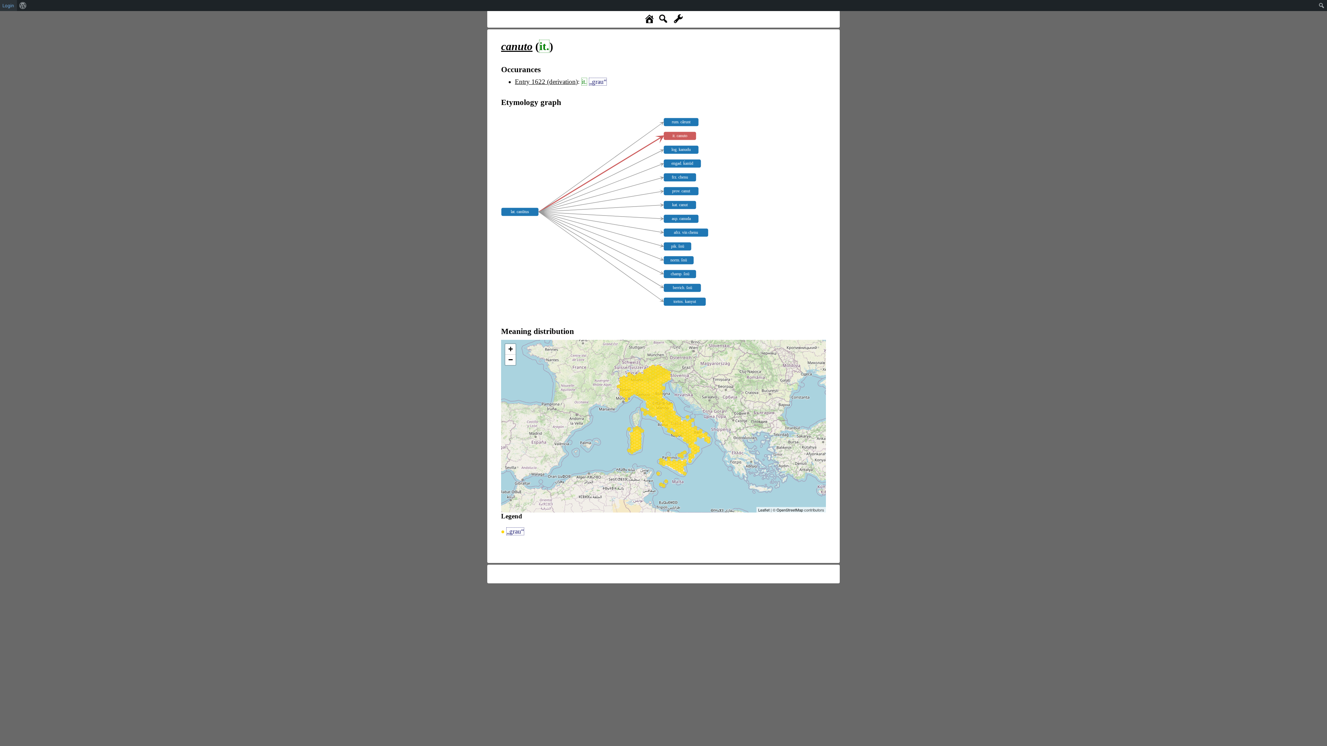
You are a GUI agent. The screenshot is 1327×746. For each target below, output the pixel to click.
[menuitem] (23, 5)
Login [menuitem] (8, 5)
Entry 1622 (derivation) (546, 81)
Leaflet (764, 510)
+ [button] (510, 349)
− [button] (510, 359)
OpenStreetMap (790, 510)
